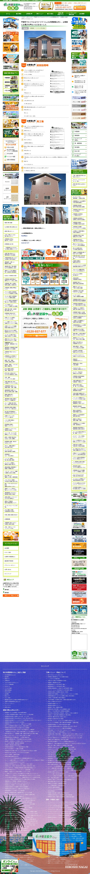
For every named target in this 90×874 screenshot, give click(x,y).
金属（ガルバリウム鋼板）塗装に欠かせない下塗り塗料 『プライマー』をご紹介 (65, 857)
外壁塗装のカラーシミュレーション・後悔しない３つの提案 (18, 724)
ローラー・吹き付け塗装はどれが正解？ (78, 372)
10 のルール (7, 686)
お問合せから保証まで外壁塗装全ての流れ (57, 680)
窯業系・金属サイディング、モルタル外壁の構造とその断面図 (18, 807)
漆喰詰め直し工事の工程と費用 (78, 364)
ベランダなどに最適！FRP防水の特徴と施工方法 (11, 480)
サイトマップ (8, 573)
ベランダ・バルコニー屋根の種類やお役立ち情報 (11, 472)
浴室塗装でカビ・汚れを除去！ (9, 455)
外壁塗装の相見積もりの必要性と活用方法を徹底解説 (16, 786)
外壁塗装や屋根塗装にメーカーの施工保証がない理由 (79, 304)
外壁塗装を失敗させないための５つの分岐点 (14, 722)
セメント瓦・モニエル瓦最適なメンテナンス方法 (10, 433)
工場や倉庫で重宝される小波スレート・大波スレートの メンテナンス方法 (21, 813)
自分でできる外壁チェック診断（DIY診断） (14, 748)
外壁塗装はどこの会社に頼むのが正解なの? (14, 796)
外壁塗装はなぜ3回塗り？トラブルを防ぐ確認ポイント (17, 784)
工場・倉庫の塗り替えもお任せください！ (79, 176)
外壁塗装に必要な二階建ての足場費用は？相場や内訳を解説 (61, 796)
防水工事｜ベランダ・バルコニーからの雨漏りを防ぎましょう (61, 720)
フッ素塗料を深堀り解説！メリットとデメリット (79, 462)
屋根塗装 (11, 82)
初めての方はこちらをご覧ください (55, 674)
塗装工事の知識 (8, 222)
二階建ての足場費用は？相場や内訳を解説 (79, 321)
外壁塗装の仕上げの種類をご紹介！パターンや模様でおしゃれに (19, 864)
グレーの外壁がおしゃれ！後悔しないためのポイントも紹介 (18, 849)
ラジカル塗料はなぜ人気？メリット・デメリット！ (79, 484)
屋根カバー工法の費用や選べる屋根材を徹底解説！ (59, 711)
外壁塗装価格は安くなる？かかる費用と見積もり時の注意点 (61, 695)
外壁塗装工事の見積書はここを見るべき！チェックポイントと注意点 (63, 694)
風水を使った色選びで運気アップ (80, 76)
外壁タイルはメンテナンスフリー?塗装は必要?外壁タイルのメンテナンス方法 (65, 735)
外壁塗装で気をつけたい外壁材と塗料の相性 (10, 523)
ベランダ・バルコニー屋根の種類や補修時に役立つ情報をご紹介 (19, 817)
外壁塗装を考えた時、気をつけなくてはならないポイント (17, 783)
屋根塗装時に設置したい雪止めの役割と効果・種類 (11, 391)
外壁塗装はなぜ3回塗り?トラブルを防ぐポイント (11, 356)
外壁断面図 (7, 519)
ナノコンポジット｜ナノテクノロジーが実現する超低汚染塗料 (61, 819)
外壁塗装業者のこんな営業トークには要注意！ (79, 325)
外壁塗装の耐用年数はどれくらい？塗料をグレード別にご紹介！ (19, 764)
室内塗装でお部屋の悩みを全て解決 (55, 718)
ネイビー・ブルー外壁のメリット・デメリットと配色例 (17, 847)
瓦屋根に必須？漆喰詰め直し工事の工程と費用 (58, 739)
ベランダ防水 (11, 90)
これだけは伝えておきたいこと (11, 682)
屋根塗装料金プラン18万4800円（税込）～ (57, 686)
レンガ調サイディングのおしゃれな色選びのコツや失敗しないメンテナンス (21, 773)
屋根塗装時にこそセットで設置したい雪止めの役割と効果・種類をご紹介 (64, 758)
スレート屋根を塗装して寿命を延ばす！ (56, 785)
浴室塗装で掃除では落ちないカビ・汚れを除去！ (58, 772)
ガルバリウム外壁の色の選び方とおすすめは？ (15, 762)
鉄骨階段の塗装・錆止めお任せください (10, 442)
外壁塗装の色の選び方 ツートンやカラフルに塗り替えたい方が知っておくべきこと (23, 720)
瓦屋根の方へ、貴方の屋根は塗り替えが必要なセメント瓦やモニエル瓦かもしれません (67, 743)
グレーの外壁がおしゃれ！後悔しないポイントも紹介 (79, 441)
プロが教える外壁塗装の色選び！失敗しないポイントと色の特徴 (19, 714)
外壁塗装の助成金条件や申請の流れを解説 (79, 206)
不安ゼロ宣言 (8, 692)
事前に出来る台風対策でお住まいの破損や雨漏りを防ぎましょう (19, 836)
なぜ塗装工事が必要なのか (11, 227)
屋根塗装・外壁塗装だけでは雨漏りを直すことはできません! (18, 741)
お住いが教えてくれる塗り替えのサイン (10, 235)
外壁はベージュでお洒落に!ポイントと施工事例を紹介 (79, 454)
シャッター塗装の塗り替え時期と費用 (9, 459)
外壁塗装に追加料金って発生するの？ (78, 214)
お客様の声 (29, 13)
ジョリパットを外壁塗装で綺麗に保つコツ (79, 368)
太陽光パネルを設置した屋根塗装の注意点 (79, 390)
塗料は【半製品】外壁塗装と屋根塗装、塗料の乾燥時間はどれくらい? (20, 798)
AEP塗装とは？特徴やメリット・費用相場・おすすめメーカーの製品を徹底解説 (65, 840)
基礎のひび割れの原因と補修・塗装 (77, 419)
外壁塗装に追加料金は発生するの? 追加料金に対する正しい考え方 (62, 726)
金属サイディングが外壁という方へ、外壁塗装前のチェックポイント (63, 863)
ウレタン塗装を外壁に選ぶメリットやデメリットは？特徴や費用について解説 (65, 836)
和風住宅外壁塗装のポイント (78, 360)
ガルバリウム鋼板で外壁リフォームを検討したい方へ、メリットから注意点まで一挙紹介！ (25, 760)
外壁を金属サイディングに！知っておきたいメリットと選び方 (61, 730)
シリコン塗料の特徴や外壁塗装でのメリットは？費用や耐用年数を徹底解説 (64, 832)
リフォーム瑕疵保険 (9, 684)
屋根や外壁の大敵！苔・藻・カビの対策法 (78, 385)
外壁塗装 (11, 78)
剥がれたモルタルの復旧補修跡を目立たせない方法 (11, 331)
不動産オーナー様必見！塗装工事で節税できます (79, 308)
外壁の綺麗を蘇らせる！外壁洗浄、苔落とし (79, 381)
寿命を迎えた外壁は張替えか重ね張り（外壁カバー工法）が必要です (63, 713)
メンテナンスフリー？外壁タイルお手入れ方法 (79, 355)
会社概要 (81, 13)
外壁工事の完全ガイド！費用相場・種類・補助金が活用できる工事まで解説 (21, 733)
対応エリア (7, 695)
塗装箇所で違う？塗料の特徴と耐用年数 (78, 283)
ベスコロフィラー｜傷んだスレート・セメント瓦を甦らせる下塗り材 (63, 809)
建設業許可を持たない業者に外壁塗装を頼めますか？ (16, 699)
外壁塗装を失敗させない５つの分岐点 (79, 210)
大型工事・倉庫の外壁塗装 (53, 787)
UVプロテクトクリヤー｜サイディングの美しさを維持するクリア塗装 (63, 823)
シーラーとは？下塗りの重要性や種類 (78, 296)
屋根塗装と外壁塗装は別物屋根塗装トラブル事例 (11, 348)
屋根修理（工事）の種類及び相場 (9, 262)
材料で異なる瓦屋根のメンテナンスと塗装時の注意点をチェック (62, 741)
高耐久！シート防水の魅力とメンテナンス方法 (10, 489)
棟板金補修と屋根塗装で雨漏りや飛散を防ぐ (10, 468)
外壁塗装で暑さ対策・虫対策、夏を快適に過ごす (58, 792)
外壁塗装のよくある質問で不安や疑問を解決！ (79, 202)
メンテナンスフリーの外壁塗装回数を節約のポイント (79, 266)
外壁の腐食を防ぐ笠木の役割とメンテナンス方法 (11, 382)
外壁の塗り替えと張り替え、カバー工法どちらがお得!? (17, 752)
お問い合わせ (8, 569)
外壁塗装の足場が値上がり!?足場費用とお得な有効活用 (60, 794)
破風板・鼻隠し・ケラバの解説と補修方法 (11, 365)
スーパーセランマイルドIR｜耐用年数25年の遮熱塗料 (59, 807)
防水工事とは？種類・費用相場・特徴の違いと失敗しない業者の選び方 (20, 819)
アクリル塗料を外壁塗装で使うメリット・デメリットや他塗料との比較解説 (64, 834)
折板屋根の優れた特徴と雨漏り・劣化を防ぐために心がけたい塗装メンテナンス (65, 733)
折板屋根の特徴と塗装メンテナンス (9, 425)
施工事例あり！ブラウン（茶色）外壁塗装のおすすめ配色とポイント (20, 857)
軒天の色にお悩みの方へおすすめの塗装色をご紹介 (11, 374)
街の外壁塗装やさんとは (10, 674)
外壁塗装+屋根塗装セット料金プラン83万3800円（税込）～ (61, 688)
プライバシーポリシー (10, 565)
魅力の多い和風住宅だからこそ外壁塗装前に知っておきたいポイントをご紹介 (65, 737)
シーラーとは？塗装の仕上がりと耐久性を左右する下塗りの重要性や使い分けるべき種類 (67, 853)
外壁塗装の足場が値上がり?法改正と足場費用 (79, 317)
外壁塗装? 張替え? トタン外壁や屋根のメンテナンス (59, 732)
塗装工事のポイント (9, 231)
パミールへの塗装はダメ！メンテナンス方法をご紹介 (79, 398)
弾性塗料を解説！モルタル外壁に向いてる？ (79, 466)
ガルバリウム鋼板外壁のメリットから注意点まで (79, 270)
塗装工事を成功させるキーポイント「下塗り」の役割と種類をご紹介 (63, 855)
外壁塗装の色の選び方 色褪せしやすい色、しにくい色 (17, 716)
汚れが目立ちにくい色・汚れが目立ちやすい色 (80, 81)
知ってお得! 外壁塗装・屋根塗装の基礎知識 (14, 743)
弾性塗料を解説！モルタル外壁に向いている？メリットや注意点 (19, 861)
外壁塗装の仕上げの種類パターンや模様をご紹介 (79, 471)
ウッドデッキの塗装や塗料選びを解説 (10, 450)
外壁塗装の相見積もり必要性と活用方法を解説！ (79, 219)
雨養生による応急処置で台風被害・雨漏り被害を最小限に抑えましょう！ (21, 838)
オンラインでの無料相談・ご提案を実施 (79, 197)
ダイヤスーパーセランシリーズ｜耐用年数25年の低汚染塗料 (61, 811)
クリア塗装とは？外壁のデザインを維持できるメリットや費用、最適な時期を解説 (66, 838)
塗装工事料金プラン (61, 13)
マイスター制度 (8, 688)
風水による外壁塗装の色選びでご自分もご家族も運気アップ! (18, 725)
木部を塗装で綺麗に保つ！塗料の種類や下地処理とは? (79, 394)
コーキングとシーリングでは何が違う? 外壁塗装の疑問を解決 (18, 802)
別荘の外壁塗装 (51, 791)
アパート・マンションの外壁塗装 (55, 789)
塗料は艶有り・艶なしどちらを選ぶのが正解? (78, 347)
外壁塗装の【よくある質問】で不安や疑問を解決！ (16, 712)
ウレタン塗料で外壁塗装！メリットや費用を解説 (11, 297)
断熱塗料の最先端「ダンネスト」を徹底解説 (79, 407)
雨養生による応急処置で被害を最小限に (79, 415)
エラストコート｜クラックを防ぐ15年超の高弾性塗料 (59, 821)
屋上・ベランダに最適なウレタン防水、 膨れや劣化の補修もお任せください (21, 823)
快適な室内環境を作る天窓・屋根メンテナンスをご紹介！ (60, 752)
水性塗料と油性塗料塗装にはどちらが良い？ (79, 351)
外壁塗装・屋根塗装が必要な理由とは (13, 744)
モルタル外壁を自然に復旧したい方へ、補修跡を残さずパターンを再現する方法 (22, 777)
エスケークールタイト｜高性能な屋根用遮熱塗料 (58, 815)
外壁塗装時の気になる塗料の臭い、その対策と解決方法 (17, 737)
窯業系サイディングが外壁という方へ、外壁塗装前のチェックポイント (63, 861)
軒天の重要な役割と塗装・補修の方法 (9, 369)
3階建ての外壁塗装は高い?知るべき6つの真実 (79, 253)
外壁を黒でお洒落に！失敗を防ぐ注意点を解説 (79, 445)
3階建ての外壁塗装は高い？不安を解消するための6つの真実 (18, 739)
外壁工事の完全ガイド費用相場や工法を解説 (10, 254)
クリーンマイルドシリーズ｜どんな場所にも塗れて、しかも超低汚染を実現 (64, 828)
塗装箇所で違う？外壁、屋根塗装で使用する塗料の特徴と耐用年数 (62, 844)
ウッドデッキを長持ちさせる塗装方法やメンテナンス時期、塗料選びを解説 (64, 770)
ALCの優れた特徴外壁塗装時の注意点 (9, 510)
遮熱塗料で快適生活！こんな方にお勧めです (57, 817)
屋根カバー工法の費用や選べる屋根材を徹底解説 (10, 271)
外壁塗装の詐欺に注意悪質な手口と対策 (78, 236)
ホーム (8, 13)
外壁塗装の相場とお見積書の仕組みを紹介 (79, 223)
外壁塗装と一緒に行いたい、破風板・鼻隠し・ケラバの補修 (61, 747)
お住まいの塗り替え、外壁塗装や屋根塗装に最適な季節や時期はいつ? (20, 767)
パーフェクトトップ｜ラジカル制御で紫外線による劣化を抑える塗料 (63, 802)
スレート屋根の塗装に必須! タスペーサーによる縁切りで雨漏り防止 (20, 794)
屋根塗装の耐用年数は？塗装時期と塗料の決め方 (79, 428)
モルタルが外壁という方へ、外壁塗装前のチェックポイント (61, 859)
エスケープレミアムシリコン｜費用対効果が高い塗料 (59, 813)
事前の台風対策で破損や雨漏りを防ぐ (78, 411)
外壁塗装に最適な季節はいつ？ (10, 288)
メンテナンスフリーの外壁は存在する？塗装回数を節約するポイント (20, 758)
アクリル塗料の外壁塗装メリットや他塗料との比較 (11, 292)
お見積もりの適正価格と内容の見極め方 (79, 231)
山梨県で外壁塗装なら (10, 556)
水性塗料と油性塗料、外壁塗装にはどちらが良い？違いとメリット (62, 849)
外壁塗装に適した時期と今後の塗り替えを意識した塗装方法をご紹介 (20, 765)
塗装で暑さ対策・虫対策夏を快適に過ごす (10, 309)
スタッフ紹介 (8, 552)
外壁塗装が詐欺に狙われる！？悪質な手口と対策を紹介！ (17, 788)
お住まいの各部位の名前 (10, 275)
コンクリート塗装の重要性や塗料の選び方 (10, 463)
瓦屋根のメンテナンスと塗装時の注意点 (10, 429)
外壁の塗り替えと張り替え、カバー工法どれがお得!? (79, 257)
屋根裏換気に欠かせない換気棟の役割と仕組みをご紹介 (17, 826)
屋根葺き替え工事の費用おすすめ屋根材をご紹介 (10, 267)
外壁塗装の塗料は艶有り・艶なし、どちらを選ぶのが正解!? (61, 847)
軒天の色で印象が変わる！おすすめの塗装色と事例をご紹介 (61, 751)
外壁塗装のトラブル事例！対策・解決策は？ (79, 424)
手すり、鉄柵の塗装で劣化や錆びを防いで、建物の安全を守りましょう (63, 768)
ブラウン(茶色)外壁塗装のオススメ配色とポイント (79, 458)
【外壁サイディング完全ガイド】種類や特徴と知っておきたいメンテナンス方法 (22, 775)
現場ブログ (7, 678)
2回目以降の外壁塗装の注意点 (77, 278)
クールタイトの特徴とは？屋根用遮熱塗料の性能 (79, 479)
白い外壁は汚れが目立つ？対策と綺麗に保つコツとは (79, 449)
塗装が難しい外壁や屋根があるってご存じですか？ (79, 334)
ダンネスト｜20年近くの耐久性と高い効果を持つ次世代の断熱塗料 (62, 824)
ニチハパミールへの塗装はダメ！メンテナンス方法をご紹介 (18, 832)
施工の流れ (50, 13)
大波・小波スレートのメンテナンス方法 (10, 527)
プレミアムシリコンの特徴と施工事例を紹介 (78, 475)
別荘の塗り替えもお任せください (79, 184)
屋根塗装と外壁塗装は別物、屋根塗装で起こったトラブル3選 (18, 792)
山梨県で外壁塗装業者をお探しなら (12, 701)
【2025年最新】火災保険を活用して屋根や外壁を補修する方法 (62, 699)
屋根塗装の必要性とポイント (54, 705)
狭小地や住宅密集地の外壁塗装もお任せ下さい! (11, 412)
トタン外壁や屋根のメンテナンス (9, 421)
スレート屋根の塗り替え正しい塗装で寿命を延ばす (11, 403)
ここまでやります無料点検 (71, 13)
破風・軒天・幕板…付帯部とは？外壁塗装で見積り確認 (60, 745)
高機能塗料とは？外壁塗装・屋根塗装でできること (11, 344)
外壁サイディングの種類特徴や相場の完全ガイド (10, 327)
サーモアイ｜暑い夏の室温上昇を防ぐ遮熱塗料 (58, 805)
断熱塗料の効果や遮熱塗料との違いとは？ (79, 402)
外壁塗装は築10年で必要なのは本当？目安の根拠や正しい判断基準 (19, 729)
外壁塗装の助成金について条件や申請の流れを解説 (59, 724)
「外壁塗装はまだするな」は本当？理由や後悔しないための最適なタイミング (22, 731)
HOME (23, 17)
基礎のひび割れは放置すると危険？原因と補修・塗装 (16, 840)
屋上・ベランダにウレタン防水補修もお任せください (11, 485)
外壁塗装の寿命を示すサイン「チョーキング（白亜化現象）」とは (19, 769)
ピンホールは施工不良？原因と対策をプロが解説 (10, 335)
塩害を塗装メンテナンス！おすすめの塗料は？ (11, 497)
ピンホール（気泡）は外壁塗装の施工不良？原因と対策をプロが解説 (20, 779)
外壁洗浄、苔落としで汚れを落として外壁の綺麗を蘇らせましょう (62, 779)
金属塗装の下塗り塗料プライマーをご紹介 (78, 291)
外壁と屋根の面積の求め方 (11, 514)
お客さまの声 (29, 17)
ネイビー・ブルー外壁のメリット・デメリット (79, 437)
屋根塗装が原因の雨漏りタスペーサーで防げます (10, 408)
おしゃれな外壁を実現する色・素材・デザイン (79, 432)
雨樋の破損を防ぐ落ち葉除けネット (9, 395)
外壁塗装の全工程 (9, 244)
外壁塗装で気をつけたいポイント (10, 352)
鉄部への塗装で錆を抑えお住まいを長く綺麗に (10, 438)
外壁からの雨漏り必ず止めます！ (55, 701)
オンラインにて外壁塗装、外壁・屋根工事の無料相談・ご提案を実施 (63, 722)
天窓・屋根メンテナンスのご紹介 (10, 378)
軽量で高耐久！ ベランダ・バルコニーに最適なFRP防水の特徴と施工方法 (21, 821)
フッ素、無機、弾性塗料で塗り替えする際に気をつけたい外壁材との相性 (21, 811)
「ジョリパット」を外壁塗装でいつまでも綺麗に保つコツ (17, 809)
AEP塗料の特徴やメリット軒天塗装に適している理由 (79, 488)
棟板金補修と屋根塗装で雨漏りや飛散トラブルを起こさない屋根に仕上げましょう (23, 815)
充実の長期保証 (8, 690)
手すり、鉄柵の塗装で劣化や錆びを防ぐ (10, 446)
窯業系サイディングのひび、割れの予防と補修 (79, 338)
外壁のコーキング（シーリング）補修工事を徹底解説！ (60, 728)
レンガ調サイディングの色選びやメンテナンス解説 (11, 322)
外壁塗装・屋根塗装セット (11, 86)
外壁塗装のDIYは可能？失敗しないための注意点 (79, 330)
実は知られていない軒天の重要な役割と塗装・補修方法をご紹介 (62, 749)
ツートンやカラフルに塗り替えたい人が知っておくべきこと (80, 92)
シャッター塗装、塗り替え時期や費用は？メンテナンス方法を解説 (62, 773)
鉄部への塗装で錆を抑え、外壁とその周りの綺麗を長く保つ (61, 764)
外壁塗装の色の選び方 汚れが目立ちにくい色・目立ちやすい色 (18, 718)
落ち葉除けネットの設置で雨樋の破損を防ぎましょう (59, 760)
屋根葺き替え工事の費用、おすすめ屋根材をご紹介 (59, 709)
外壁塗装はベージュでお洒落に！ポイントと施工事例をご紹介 (18, 855)
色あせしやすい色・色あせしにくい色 (79, 87)
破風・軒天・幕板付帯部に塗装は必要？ (10, 361)
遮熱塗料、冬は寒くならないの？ (55, 842)
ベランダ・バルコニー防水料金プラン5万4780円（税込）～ (61, 690)
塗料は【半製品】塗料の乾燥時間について (10, 502)
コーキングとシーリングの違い (11, 506)
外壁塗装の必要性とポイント (54, 703)
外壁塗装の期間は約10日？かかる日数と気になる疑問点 (17, 727)
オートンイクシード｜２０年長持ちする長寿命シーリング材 (61, 830)
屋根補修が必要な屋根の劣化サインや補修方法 (10, 399)
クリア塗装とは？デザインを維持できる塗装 (11, 305)
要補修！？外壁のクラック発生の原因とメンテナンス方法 (17, 771)
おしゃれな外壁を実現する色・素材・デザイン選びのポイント (18, 845)
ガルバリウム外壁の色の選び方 (78, 274)
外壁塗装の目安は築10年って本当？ (9, 239)
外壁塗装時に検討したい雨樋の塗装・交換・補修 (10, 386)
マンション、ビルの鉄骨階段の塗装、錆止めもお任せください (61, 766)
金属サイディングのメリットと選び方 (9, 416)
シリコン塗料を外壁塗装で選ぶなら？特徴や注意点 (11, 301)
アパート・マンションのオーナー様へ (79, 180)
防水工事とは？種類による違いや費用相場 (11, 476)
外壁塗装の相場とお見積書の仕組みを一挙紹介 (58, 692)
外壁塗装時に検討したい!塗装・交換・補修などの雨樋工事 (61, 756)
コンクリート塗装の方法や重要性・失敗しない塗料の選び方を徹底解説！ (64, 775)
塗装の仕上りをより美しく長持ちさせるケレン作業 (11, 339)
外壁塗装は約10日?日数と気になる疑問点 (78, 240)
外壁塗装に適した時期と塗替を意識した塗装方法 (10, 284)
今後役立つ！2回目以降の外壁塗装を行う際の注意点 (59, 714)
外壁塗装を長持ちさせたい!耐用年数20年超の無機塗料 (79, 300)
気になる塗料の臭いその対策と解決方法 (78, 249)
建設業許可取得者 (9, 561)
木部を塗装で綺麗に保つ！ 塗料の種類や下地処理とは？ (17, 830)
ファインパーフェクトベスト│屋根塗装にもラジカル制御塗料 (61, 804)
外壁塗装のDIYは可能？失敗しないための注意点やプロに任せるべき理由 (21, 750)
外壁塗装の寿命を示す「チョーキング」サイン (10, 314)
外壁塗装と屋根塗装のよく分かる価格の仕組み (58, 676)
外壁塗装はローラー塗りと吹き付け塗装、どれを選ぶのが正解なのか (20, 800)
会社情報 (7, 694)
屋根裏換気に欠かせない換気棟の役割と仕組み (10, 493)
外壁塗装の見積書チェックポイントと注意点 (79, 227)
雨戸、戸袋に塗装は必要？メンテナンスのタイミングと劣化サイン (62, 777)
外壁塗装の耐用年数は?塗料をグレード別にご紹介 (11, 280)
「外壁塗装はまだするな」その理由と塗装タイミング (11, 248)
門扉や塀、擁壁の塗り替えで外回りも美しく (57, 716)
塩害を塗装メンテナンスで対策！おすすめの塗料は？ (16, 828)
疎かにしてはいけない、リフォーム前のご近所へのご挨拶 (17, 735)
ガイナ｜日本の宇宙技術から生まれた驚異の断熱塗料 (59, 826)
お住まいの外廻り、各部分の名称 (12, 754)
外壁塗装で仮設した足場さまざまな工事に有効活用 (79, 313)
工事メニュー (40, 13)
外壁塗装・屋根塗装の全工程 (54, 682)
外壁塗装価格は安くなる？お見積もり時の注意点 (11, 258)
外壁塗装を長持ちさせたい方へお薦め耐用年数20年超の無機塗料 (62, 851)
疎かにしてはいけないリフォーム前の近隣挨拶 (79, 244)
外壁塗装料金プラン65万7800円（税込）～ (57, 684)
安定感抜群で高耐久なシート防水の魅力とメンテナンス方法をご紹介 (20, 824)
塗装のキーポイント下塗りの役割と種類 (78, 287)
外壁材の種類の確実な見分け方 (76, 261)
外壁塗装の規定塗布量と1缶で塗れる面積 (79, 377)
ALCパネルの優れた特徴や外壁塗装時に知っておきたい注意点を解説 (20, 804)
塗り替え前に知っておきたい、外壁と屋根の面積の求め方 (17, 805)
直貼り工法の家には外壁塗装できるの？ (78, 343)
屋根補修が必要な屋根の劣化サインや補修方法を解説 (59, 762)
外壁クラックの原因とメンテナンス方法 (10, 318)
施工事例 (18, 13)
